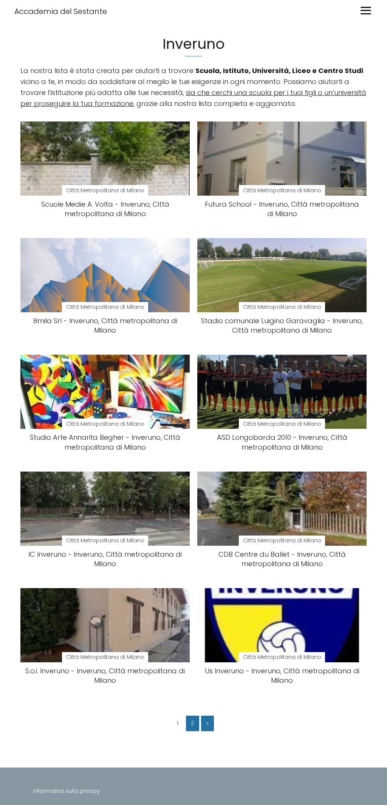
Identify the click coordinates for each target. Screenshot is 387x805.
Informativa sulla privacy (66, 791)
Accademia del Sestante (60, 11)
